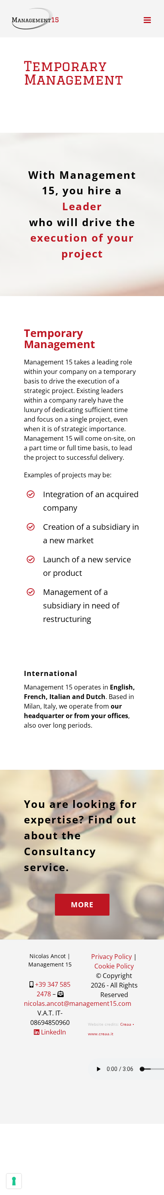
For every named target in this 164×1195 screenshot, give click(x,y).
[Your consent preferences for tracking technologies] (13, 1181)
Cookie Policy (114, 966)
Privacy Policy (111, 956)
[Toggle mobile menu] (148, 20)
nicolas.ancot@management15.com (77, 1003)
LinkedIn (52, 1032)
